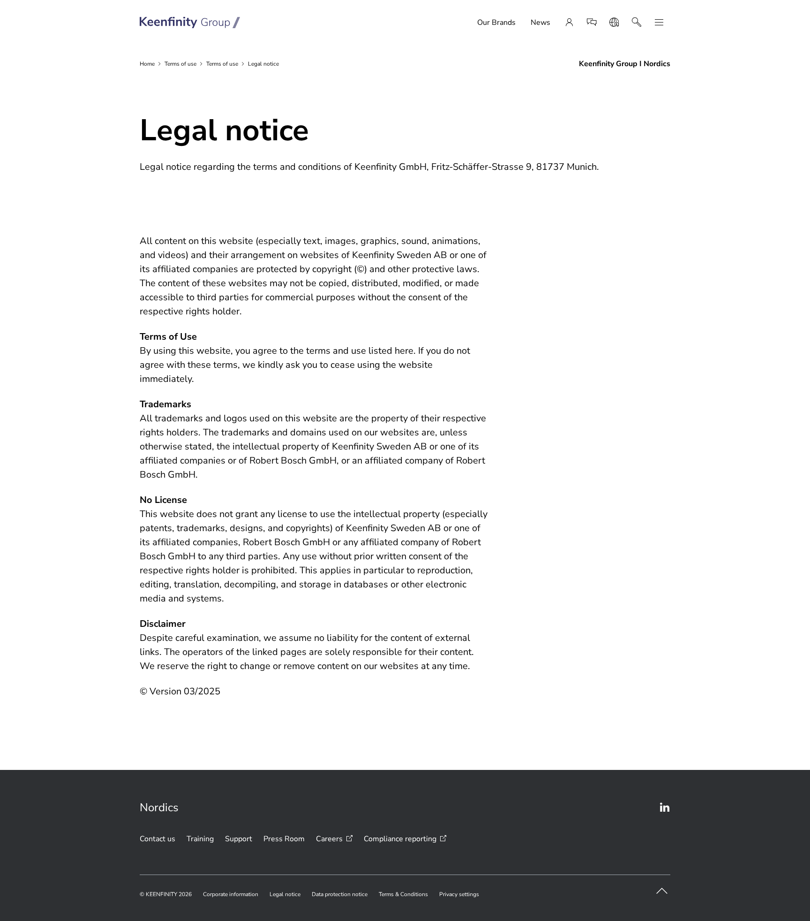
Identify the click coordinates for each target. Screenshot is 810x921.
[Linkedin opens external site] (664, 807)
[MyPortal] (569, 22)
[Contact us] (591, 22)
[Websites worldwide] (614, 22)
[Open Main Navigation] (659, 22)
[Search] (636, 22)
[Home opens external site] (190, 22)
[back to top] (662, 891)
